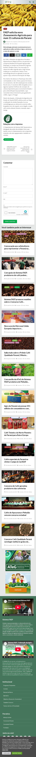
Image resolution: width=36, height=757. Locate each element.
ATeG (14, 367)
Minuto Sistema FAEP (21, 233)
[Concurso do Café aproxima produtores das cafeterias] (18, 476)
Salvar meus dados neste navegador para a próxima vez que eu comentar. (17, 207)
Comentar (7, 43)
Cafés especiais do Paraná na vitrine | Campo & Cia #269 (16, 460)
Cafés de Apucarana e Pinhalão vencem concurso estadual (17, 513)
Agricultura (8, 233)
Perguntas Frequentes (9, 685)
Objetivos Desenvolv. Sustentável (12, 699)
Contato (5, 689)
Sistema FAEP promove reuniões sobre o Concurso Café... (17, 300)
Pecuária (7, 318)
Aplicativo (6, 695)
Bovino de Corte (8, 315)
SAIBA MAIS (5, 750)
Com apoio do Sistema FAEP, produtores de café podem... (16, 274)
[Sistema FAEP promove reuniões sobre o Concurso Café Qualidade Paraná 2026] (18, 290)
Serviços (17, 287)
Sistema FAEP (27, 625)
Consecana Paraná (8, 721)
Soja (17, 318)
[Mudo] (28, 615)
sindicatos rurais (22, 630)
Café (5, 28)
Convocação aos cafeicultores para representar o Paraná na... (17, 247)
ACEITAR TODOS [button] (17, 753)
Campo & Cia (21, 315)
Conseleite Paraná (8, 724)
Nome (5, 186)
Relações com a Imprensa (12, 41)
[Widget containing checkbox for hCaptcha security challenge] (16, 213)
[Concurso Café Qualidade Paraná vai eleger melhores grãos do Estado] (18, 530)
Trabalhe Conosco (8, 702)
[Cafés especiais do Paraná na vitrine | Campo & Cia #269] (18, 450)
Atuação (7, 287)
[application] (18, 607)
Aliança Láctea (7, 717)
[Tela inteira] (31, 615)
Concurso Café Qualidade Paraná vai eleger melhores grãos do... (18, 540)
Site (4, 199)
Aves (20, 313)
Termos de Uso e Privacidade (11, 706)
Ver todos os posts (9, 139)
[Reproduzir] (5, 615)
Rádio (6, 236)
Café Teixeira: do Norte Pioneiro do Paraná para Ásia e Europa (17, 434)
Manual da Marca (8, 692)
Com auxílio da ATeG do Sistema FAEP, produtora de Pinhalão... (17, 380)
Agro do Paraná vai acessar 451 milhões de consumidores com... (17, 407)
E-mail (5, 193)
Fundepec (6, 727)
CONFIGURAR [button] (6, 753)
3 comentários (19, 278)
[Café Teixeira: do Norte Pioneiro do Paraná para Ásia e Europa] (18, 423)
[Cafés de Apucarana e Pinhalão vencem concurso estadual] (18, 503)
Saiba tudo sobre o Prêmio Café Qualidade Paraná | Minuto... (17, 354)
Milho (27, 315)
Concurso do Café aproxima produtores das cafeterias (15, 487)
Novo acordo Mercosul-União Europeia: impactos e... (16, 327)
